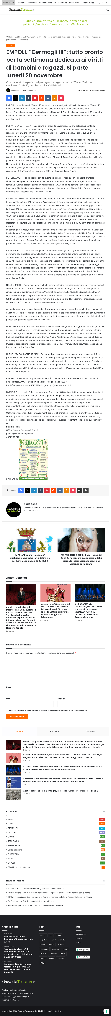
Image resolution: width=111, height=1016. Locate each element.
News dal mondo (15, 880)
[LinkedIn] (22, 98)
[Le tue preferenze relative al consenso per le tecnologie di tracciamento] (106, 1011)
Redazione (15, 91)
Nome (9, 687)
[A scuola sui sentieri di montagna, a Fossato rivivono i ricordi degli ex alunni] (13, 794)
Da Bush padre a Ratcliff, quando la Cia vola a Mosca (31, 901)
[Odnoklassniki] (54, 98)
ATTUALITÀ (13, 828)
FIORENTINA (13, 854)
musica (54, 954)
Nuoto (63, 954)
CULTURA (12, 832)
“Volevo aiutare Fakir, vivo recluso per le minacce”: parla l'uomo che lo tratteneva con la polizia (49, 893)
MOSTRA (44, 954)
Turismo (60, 958)
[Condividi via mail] (79, 490)
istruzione (55, 949)
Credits (58, 1011)
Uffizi (42, 963)
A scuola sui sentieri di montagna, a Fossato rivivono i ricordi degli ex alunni (60, 790)
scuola (42, 958)
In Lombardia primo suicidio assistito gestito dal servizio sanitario (36, 888)
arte (50, 935)
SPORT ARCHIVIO (15, 845)
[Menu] (3, 11)
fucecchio (44, 949)
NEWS (10, 819)
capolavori (44, 940)
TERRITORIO (13, 841)
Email (9, 699)
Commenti (91, 731)
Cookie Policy (84, 957)
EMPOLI (11, 863)
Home (10, 37)
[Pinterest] (35, 98)
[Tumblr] (28, 98)
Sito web (61, 699)
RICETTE (12, 858)
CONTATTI (80, 938)
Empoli (42, 944)
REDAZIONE (81, 934)
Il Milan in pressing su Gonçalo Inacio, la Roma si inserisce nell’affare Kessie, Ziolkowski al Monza (50, 897)
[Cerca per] (107, 11)
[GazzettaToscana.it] (22, 9)
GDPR (78, 943)
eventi (51, 944)
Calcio (58, 935)
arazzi (42, 935)
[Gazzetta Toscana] (55, 22)
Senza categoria (15, 850)
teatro (51, 958)
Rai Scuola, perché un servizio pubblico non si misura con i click (35, 905)
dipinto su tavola (58, 940)
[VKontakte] (48, 98)
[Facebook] (9, 98)
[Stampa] (86, 490)
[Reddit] (41, 98)
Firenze (60, 944)
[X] (15, 98)
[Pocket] (61, 98)
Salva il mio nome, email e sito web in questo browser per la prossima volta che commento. (48, 710)
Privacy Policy (84, 950)
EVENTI (18, 37)
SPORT (11, 837)
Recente (19, 731)
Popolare (54, 731)
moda (65, 949)
